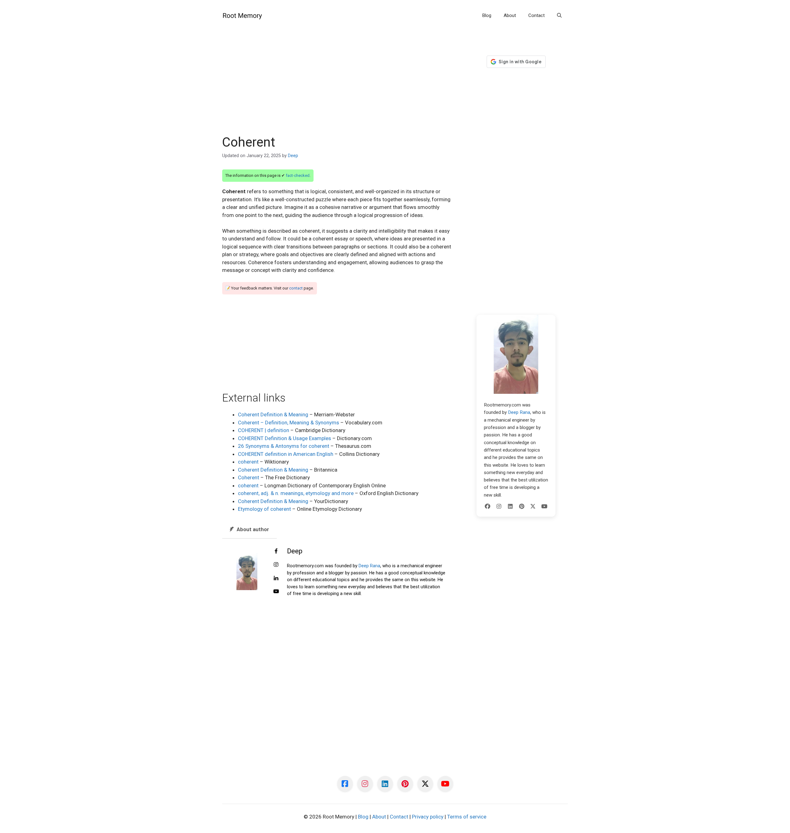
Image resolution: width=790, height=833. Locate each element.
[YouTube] (544, 506)
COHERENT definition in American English (285, 454)
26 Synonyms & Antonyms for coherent (283, 446)
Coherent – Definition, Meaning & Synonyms (288, 422)
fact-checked (298, 175)
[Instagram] (499, 506)
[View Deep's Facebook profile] (276, 551)
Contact (536, 15)
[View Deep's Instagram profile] (276, 564)
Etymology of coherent (264, 509)
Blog (486, 15)
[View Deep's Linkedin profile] (276, 578)
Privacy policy (427, 817)
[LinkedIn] (510, 506)
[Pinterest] (521, 506)
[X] (533, 506)
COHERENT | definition (263, 430)
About (510, 15)
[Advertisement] (337, 89)
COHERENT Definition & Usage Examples (284, 438)
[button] (559, 15)
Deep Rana (369, 566)
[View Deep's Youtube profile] (276, 591)
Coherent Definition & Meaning (273, 414)
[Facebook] (487, 506)
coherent (248, 462)
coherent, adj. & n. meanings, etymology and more (296, 493)
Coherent (248, 477)
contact (296, 288)
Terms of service (466, 817)
